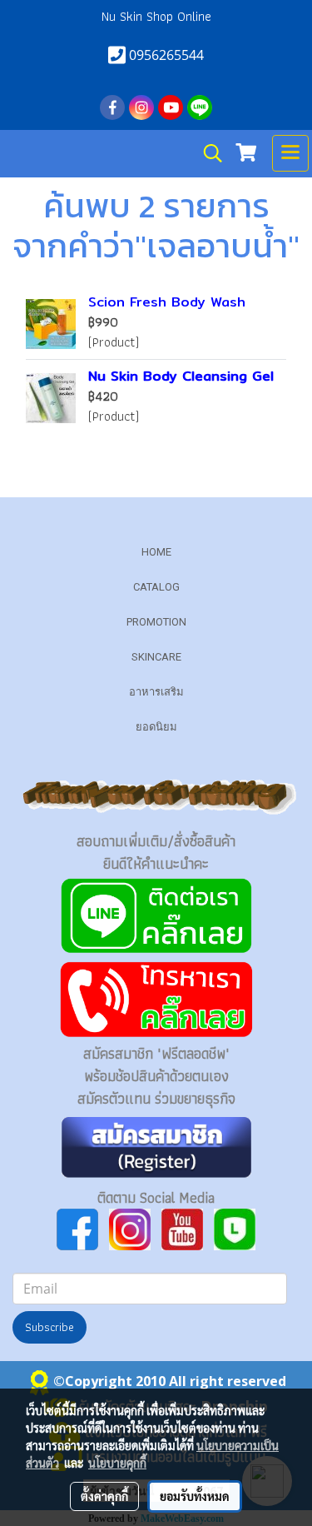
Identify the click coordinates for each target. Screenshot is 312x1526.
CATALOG (156, 587)
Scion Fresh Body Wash (166, 302)
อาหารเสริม (156, 692)
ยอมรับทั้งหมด (195, 1496)
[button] (207, 153)
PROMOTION (156, 622)
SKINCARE (156, 657)
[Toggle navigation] (290, 153)
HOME (156, 552)
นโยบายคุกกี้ (117, 1462)
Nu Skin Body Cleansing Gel (181, 376)
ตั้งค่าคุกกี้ (104, 1496)
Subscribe (49, 1327)
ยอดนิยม (156, 727)
